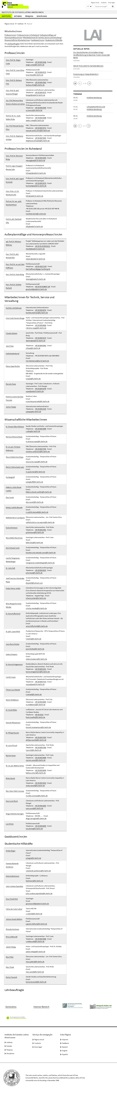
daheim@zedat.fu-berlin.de (35, 341)
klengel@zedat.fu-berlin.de (35, 95)
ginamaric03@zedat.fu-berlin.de (37, 904)
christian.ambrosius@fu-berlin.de (38, 451)
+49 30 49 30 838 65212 (42, 246)
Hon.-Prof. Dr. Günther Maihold (13, 286)
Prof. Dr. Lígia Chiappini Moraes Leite (14, 167)
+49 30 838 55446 (40, 62)
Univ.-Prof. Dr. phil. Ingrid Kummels (15, 180)
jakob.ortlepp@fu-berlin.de (35, 951)
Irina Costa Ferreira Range (15, 318)
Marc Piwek (10, 967)
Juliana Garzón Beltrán (14, 919)
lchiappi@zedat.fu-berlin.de (36, 173)
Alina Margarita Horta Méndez (13, 605)
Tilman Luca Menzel (13, 690)
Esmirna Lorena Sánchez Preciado (14, 398)
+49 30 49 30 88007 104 (42, 286)
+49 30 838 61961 (40, 530)
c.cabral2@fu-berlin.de (34, 914)
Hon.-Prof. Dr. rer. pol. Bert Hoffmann (15, 266)
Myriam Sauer (11, 755)
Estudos (18, 16)
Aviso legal (111, 3)
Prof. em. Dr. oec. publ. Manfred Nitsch (14, 203)
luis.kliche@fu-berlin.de (34, 828)
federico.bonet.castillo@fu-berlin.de (39, 492)
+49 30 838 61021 (40, 669)
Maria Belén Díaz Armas (14, 538)
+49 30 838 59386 (40, 939)
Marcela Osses (11, 384)
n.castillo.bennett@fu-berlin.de (37, 512)
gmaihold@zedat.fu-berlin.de (36, 289)
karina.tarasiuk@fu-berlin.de (36, 982)
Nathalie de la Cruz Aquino (15, 518)
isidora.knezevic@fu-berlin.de (36, 659)
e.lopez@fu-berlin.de (33, 379)
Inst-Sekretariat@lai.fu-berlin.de (37, 361)
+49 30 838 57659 (40, 737)
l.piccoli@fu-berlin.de (33, 750)
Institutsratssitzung (94, 97)
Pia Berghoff (10, 477)
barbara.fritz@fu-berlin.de (35, 85)
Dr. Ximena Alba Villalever (15, 427)
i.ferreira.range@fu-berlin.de (36, 328)
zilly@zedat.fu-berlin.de (34, 226)
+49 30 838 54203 (40, 783)
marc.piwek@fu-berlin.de (35, 972)
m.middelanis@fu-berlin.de (35, 704)
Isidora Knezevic (11, 654)
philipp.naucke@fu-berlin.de (36, 740)
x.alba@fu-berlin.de (33, 431)
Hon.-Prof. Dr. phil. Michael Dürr (12, 256)
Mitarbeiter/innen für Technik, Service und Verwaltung (42, 37)
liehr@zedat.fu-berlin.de (34, 196)
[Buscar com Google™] (113, 6)
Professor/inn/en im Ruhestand (28, 35)
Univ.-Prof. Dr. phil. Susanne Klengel (12, 92)
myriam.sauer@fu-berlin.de (35, 760)
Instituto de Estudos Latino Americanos (23, 12)
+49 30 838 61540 (40, 409)
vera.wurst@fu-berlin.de (34, 808)
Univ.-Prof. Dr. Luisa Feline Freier (15, 72)
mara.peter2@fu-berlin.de (35, 962)
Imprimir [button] (65, 1039)
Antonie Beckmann (12, 876)
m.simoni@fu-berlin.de (34, 110)
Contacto (103, 3)
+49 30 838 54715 (40, 128)
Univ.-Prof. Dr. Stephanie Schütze (14, 137)
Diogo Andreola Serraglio (15, 814)
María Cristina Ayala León (15, 467)
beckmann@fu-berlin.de (34, 881)
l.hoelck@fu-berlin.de (33, 639)
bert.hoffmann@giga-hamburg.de (38, 269)
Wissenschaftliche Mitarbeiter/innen (17, 40)
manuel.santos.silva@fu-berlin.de (38, 130)
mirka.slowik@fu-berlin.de (35, 785)
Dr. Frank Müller (11, 710)
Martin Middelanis (12, 700)
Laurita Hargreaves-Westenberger (13, 560)
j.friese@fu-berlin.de (33, 348)
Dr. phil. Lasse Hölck (13, 631)
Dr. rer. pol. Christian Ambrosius (13, 448)
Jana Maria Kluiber (12, 644)
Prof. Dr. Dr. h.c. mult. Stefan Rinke (13, 117)
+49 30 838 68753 (40, 310)
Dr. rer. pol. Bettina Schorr (15, 766)
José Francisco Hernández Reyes (15, 580)
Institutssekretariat (12, 353)
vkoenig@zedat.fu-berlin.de (35, 279)
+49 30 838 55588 (40, 118)
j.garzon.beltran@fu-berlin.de (36, 924)
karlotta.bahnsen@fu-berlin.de (37, 313)
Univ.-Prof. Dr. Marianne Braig (14, 157)
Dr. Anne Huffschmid (13, 614)
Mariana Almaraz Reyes (14, 437)
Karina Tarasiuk (11, 977)
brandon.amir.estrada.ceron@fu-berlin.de (41, 552)
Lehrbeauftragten (13, 44)
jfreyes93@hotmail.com (34, 583)
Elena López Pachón (13, 366)
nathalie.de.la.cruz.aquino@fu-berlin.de (40, 522)
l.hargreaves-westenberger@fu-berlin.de (40, 563)
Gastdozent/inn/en (37, 40)
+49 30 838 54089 (40, 758)
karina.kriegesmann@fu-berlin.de (38, 672)
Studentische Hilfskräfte (53, 40)
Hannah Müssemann (13, 723)
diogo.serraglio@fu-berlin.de (36, 818)
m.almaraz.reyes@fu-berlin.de (36, 441)
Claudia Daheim (11, 333)
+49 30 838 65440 (40, 108)
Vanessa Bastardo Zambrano (12, 865)
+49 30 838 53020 (40, 138)
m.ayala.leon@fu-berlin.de (35, 472)
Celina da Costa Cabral (14, 909)
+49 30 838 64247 (40, 570)
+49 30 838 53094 (40, 158)
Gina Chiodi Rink (12, 899)
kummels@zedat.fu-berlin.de (36, 186)
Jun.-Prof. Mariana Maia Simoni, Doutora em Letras (15, 102)
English (64, 1050)
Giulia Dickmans (11, 528)
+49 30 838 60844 (40, 702)
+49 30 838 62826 (40, 806)
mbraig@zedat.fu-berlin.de (35, 160)
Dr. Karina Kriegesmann (14, 664)
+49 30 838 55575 (40, 92)
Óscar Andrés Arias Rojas (14, 457)
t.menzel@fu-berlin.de (34, 694)
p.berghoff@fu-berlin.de (34, 482)
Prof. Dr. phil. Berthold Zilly (13, 221)
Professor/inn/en (10, 35)
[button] (89, 6)
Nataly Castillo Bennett (14, 507)
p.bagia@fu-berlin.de (33, 858)
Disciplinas (42, 16)
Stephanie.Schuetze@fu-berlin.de (38, 141)
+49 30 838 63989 (40, 429)
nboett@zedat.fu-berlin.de (35, 249)
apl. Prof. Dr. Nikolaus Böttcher (13, 243)
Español (65, 1054)
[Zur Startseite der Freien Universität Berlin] (15, 5)
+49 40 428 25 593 (41, 266)
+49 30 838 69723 (40, 72)
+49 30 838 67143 (40, 682)
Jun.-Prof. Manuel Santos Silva (15, 127)
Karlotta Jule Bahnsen (14, 308)
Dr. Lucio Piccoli (11, 745)
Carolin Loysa (11, 677)
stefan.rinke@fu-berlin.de (35, 120)
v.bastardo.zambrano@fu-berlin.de (38, 871)
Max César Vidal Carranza (15, 791)
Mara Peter (9, 957)
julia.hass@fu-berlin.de (34, 573)
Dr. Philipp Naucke (12, 733)
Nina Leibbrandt (11, 937)
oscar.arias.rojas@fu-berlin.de (36, 462)
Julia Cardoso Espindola (14, 886)
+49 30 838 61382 (40, 747)
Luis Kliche (9, 824)
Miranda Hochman (12, 929)
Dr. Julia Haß (10, 568)
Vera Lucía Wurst (12, 801)
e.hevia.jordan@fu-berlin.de (36, 598)
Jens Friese (9, 346)
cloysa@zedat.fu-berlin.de (35, 684)
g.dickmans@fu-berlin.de (35, 532)
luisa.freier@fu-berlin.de (34, 75)
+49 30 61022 (39, 715)
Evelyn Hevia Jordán (13, 588)
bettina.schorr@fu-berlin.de (36, 773)
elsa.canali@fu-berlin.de (34, 502)
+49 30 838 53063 (40, 82)
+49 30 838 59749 (40, 389)
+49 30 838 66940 (40, 826)
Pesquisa (29, 16)
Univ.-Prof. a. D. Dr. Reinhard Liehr (12, 193)
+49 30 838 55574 (40, 183)
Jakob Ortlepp (11, 947)
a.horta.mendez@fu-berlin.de (36, 608)
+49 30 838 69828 (40, 325)
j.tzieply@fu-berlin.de (33, 411)
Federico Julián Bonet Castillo (13, 489)
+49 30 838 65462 (40, 345)
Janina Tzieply (11, 407)
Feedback (65, 1043)
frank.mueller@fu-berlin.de (35, 717)
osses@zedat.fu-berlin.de (35, 391)
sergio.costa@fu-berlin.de (35, 65)
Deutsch (65, 1047)
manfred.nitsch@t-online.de (36, 214)
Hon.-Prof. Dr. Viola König (15, 274)
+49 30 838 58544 (40, 770)
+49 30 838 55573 (40, 338)
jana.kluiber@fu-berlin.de (35, 649)
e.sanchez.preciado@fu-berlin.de (37, 401)
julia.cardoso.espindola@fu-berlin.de (39, 893)
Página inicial (95, 3)
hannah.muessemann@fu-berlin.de (38, 727)
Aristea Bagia (10, 851)
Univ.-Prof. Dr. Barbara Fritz (14, 82)
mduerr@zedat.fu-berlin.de (35, 259)
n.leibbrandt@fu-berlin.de (35, 941)
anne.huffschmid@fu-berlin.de (37, 626)
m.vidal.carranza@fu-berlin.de (37, 796)
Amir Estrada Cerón (13, 548)
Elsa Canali (10, 497)
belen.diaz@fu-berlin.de (34, 542)
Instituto (6, 16)
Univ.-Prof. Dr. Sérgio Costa (13, 62)
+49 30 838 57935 (40, 449)
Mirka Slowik (10, 778)
